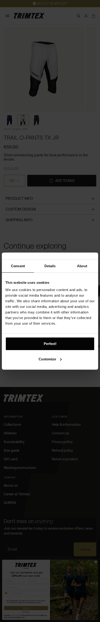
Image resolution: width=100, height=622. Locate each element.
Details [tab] (50, 266)
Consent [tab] (18, 266)
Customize (47, 359)
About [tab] (82, 266)
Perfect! (50, 344)
